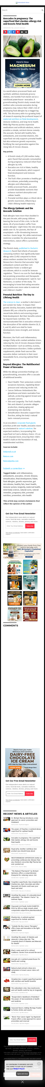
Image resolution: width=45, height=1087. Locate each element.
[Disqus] (22, 658)
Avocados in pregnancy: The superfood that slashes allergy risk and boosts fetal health (25, 840)
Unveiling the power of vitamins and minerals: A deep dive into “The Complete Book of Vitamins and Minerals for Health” (26, 940)
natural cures (26, 490)
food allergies (9, 481)
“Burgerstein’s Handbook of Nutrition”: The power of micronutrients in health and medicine (25, 999)
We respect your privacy (30, 1052)
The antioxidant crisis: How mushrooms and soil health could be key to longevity (26, 989)
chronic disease (30, 476)
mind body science (11, 490)
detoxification (9, 479)
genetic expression (24, 481)
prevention (16, 495)
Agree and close (22, 1074)
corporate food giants (26, 423)
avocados (19, 476)
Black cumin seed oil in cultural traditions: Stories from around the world (26, 951)
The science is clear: (11, 302)
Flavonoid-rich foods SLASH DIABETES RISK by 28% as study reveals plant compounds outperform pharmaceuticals (26, 908)
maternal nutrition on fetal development (20, 119)
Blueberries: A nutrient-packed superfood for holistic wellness (23, 918)
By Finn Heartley (24, 975)
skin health (27, 495)
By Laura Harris (23, 833)
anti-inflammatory (24, 473)
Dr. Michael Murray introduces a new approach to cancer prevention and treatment (24, 820)
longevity (21, 487)
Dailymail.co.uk (9, 452)
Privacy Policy (19, 1069)
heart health (31, 484)
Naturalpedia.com (10, 461)
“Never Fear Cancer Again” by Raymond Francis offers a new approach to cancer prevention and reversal (26, 1019)
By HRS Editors (24, 955)
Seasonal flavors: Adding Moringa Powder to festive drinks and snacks (26, 1009)
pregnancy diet (18, 493)
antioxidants (8, 476)
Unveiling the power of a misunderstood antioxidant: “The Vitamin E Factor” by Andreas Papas (26, 897)
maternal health (33, 487)
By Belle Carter (24, 878)
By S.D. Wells (23, 866)
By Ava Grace (23, 853)
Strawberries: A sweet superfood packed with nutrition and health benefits (26, 980)
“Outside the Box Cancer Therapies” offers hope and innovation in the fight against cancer (25, 928)
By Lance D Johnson (25, 844)
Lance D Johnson (19, 28)
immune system (10, 487)
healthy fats (19, 484)
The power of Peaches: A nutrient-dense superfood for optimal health (26, 830)
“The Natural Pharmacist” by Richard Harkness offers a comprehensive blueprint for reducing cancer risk (24, 873)
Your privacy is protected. (13, 532)
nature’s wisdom (26, 428)
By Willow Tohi (24, 992)
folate (34, 479)
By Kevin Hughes (24, 824)
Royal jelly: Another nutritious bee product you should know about (24, 850)
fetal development (24, 479)
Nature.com (8, 456)
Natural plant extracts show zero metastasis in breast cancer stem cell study (25, 970)
